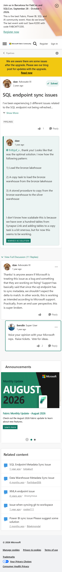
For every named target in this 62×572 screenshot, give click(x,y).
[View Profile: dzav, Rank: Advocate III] (7, 83)
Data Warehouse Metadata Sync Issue (31, 477)
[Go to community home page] (20, 44)
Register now (11, 32)
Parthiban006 (34, 482)
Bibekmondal (33, 526)
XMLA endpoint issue (22, 491)
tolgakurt (28, 468)
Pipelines (10, 53)
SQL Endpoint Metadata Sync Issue (30, 464)
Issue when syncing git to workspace (31, 504)
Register (44, 43)
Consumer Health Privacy (16, 566)
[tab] (31, 439)
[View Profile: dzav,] (9, 142)
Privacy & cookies (32, 549)
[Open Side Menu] (4, 43)
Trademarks (9, 556)
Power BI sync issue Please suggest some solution (33, 519)
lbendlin (21, 325)
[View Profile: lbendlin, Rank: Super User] (11, 327)
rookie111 (28, 509)
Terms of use (51, 549)
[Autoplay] (27, 439)
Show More (12, 113)
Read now (26, 72)
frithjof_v (14, 150)
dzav (15, 81)
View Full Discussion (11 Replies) (21, 257)
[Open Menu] (57, 53)
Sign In (54, 43)
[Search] (35, 44)
